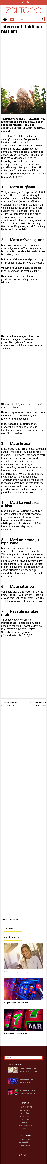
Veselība (25, 1119)
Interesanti (25, 1110)
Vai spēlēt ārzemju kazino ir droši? (29, 1081)
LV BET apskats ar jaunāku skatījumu (29, 1070)
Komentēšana (25, 1142)
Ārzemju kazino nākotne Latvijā (27, 1092)
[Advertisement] (23, 59)
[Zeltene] (5, 19)
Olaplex (5, 158)
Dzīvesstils (25, 1116)
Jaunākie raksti (25, 1107)
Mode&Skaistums (25, 1126)
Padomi (25, 1123)
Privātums (25, 1146)
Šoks (25, 1129)
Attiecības (25, 1113)
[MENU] (12, 19)
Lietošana (25, 1139)
